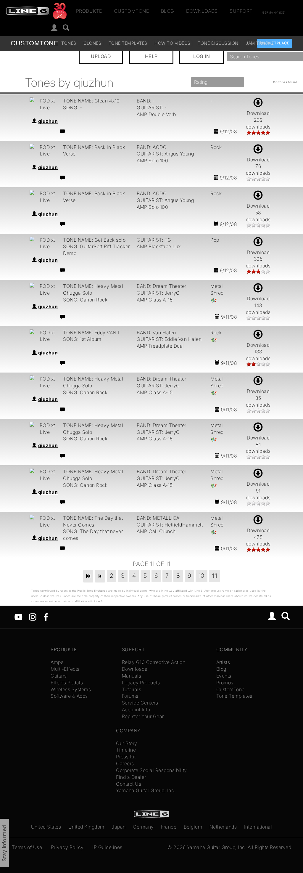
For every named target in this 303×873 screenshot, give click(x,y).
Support (241, 11)
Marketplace (275, 43)
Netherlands (223, 827)
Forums (130, 696)
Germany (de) (273, 12)
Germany (143, 827)
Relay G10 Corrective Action (154, 662)
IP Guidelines (107, 847)
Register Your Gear (143, 716)
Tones (68, 43)
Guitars (59, 676)
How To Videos (172, 43)
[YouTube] (18, 617)
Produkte (89, 11)
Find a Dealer (131, 777)
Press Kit (126, 757)
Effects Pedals (67, 683)
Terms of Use (27, 847)
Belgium (193, 827)
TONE (34, 43)
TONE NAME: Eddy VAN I (91, 333)
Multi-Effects (65, 669)
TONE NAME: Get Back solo (94, 240)
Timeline (126, 750)
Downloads (202, 11)
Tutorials (131, 689)
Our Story (126, 743)
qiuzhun (48, 121)
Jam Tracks (259, 43)
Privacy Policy (67, 847)
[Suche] (66, 28)
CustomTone (131, 11)
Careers (125, 763)
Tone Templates (128, 43)
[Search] (286, 617)
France (168, 827)
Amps (57, 662)
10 (201, 575)
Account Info (136, 709)
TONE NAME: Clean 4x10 (91, 101)
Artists (223, 662)
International (258, 827)
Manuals (131, 676)
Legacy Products (141, 683)
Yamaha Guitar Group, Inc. (145, 790)
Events (223, 676)
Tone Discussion (218, 43)
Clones (92, 43)
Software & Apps (69, 696)
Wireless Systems (71, 689)
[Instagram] (32, 617)
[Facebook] (45, 617)
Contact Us (128, 784)
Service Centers (140, 703)
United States (46, 827)
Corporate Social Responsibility (151, 770)
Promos (224, 683)
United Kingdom (86, 827)
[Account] (54, 28)
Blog (167, 11)
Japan (119, 827)
